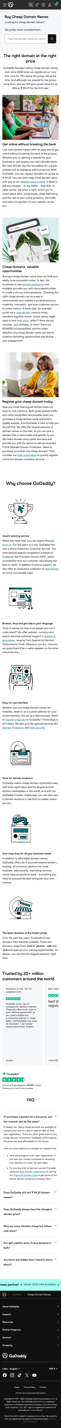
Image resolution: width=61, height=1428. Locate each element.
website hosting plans (32, 181)
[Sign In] (49, 5)
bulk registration (27, 455)
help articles (51, 568)
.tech (16, 324)
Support (6, 1314)
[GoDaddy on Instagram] (12, 1376)
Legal (17, 1387)
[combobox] (26, 39)
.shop (25, 320)
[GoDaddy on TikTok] (19, 1376)
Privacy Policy (29, 1387)
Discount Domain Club (25, 1175)
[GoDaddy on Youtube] (34, 1376)
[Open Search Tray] (31, 5)
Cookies (43, 1387)
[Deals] (37, 5)
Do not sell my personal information (30, 1393)
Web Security (37, 727)
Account (6, 1337)
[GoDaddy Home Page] (14, 1355)
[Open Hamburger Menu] (3, 5)
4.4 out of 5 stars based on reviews (21, 1085)
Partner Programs (11, 1329)
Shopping (7, 1345)
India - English (9, 1368)
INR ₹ (52, 1368)
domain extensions (33, 284)
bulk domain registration (33, 1171)
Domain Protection (13, 727)
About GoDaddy (10, 1306)
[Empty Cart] (56, 5)
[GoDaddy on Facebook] (4, 1376)
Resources (7, 1322)
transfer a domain (15, 719)
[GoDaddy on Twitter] (27, 1376)
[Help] (43, 5)
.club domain (23, 312)
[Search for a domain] (52, 38)
